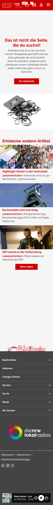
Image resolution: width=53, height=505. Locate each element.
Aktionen (7, 368)
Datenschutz (23, 454)
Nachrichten (9, 360)
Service (6, 385)
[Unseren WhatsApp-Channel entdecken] (3, 465)
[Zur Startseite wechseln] (6, 5)
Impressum (7, 454)
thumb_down (36, 498)
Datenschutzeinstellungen (15, 459)
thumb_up (46, 498)
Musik (5, 402)
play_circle (41, 497)
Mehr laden (26, 266)
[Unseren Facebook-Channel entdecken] (7, 465)
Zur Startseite (26, 81)
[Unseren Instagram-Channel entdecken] (12, 465)
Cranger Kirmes (11, 376)
